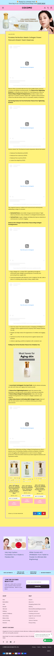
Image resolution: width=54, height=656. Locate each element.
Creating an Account (34, 613)
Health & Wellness (7, 613)
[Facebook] (3, 642)
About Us (31, 602)
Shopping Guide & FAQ (34, 604)
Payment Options (33, 611)
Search (30, 599)
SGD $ (48, 651)
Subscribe (38, 586)
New (4, 599)
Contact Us (32, 618)
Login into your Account (35, 616)
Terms (38, 647)
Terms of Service (33, 620)
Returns (49, 647)
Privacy (34, 647)
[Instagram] (7, 642)
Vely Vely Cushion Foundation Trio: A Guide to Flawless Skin (14, 554)
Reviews (5, 622)
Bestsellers (5, 602)
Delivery (31, 606)
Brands (4, 606)
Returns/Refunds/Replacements (37, 609)
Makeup (5, 611)
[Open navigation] (3, 7)
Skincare (5, 609)
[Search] (48, 7)
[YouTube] (10, 642)
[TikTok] (14, 642)
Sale (4, 604)
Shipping (44, 647)
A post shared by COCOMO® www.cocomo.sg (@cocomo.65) (27, 85)
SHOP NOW (41, 3)
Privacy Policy (32, 622)
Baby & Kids (6, 618)
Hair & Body (6, 616)
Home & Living (6, 620)
